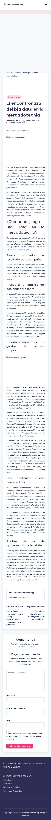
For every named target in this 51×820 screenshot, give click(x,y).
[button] (18, 597)
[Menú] (46, 5)
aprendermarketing (21, 592)
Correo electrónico (16, 708)
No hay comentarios (18, 122)
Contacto (7, 783)
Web (8, 721)
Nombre (10, 696)
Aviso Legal (8, 780)
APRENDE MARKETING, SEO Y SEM (17, 776)
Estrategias (14, 97)
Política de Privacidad (12, 791)
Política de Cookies (11, 787)
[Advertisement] (25, 41)
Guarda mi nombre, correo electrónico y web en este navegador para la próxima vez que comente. (24, 736)
